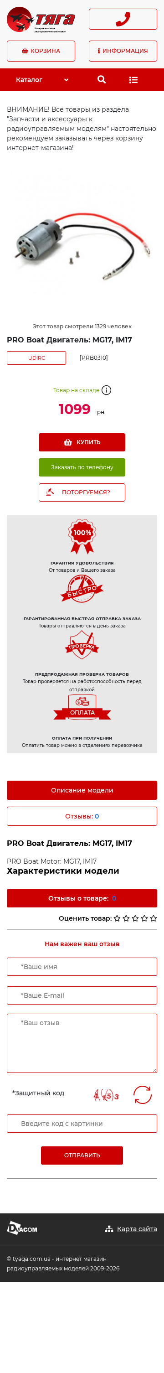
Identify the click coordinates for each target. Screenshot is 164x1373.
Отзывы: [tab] (82, 816)
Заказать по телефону (82, 467)
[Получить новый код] (142, 1095)
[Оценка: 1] (117, 918)
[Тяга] (41, 19)
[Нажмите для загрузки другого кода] (106, 1095)
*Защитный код (38, 1093)
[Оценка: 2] (126, 918)
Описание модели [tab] (82, 790)
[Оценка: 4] (144, 918)
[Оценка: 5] (153, 918)
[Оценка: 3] (135, 918)
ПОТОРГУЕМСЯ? (86, 492)
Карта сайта (137, 1229)
